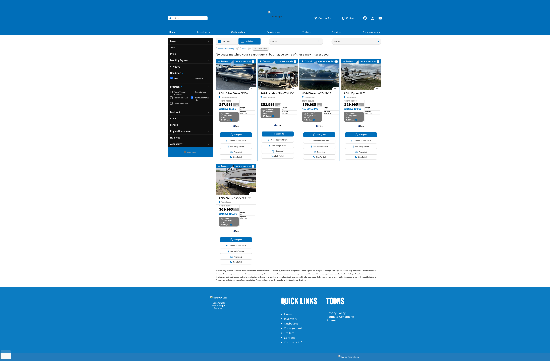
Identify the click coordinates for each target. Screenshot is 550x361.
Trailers (289, 333)
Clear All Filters (261, 49)
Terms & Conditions (340, 316)
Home (288, 314)
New (176, 78)
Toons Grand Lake (181, 98)
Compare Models (243, 61)
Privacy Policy (336, 313)
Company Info (293, 342)
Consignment (293, 328)
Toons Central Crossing (179, 93)
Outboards (291, 323)
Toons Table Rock (181, 103)
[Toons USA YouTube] (380, 18)
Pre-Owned (199, 78)
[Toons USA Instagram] (372, 18)
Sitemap (332, 320)
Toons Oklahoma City (202, 99)
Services (289, 337)
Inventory (290, 319)
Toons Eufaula (200, 92)
